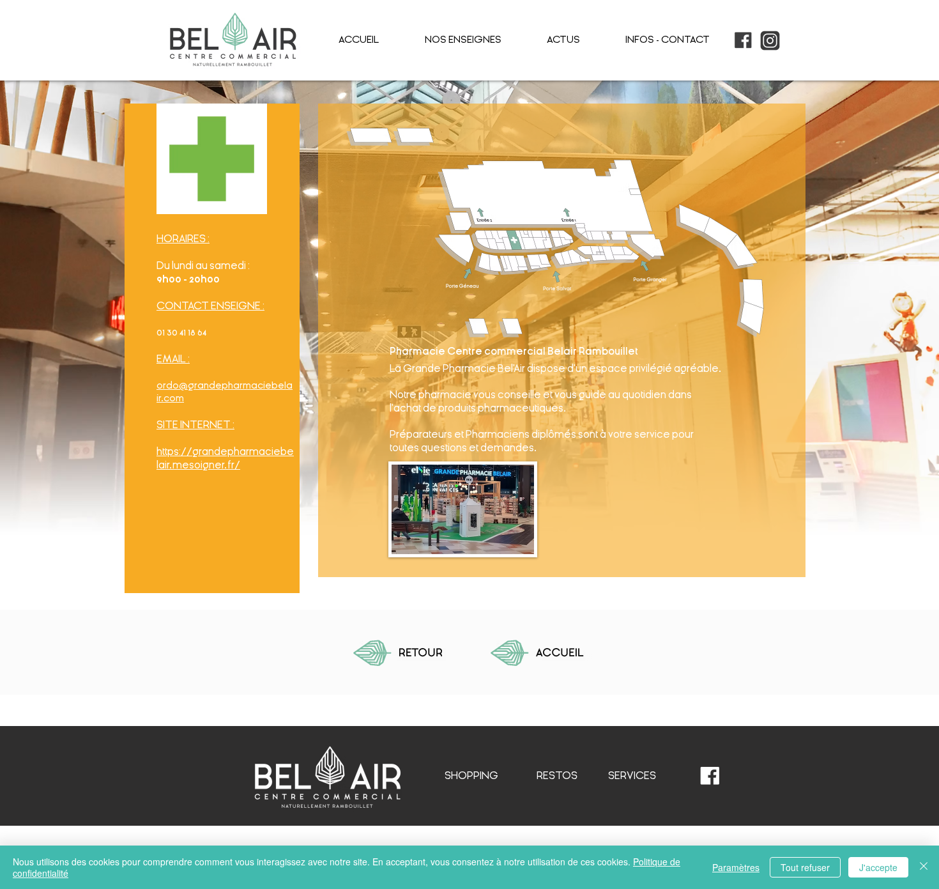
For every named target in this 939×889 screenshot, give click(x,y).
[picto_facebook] (743, 40)
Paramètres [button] (736, 867)
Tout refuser (805, 867)
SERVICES (632, 775)
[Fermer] (923, 867)
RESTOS (557, 775)
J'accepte (878, 867)
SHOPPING (471, 775)
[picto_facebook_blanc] (710, 776)
